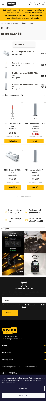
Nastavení (23, 388)
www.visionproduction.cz (11, 366)
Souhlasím (23, 395)
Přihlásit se (10, 313)
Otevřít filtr (24, 45)
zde (14, 383)
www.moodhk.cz (31, 366)
